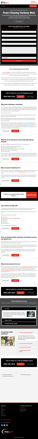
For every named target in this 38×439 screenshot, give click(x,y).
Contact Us (20, 96)
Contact (2, 410)
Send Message (19, 60)
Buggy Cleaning (22, 410)
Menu (4, 6)
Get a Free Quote (33, 6)
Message (3, 46)
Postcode (3, 38)
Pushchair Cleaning (23, 409)
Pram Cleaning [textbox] (4, 57)
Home (2, 407)
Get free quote (19, 21)
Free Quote (3, 409)
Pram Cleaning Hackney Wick (7, 374)
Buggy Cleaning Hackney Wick (26, 374)
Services (3, 56)
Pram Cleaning (22, 407)
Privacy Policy (3, 415)
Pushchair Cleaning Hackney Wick (8, 376)
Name (3, 30)
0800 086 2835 (34, 3)
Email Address (4, 34)
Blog (2, 412)
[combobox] (19, 58)
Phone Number (4, 42)
